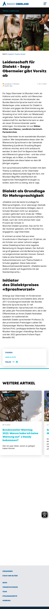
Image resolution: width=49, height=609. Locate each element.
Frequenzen (8, 571)
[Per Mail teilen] (17, 362)
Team (5, 591)
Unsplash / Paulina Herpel (16, 54)
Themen (5, 11)
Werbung (7, 600)
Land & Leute (14, 11)
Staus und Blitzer (10, 576)
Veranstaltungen (10, 587)
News (5, 582)
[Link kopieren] (13, 362)
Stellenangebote (10, 596)
